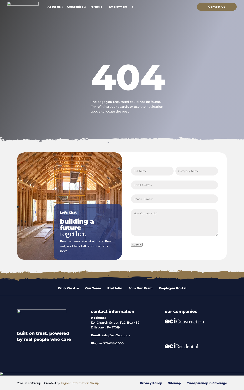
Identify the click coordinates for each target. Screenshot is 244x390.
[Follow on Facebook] (180, 6)
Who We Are (68, 288)
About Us (54, 6)
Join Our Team (141, 288)
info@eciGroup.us (116, 335)
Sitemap (174, 383)
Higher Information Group (80, 383)
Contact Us (216, 6)
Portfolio (96, 6)
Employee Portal (172, 288)
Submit (136, 244)
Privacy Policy (151, 383)
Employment (118, 6)
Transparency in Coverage (207, 383)
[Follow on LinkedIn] (188, 6)
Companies (75, 6)
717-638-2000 (113, 343)
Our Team (93, 288)
